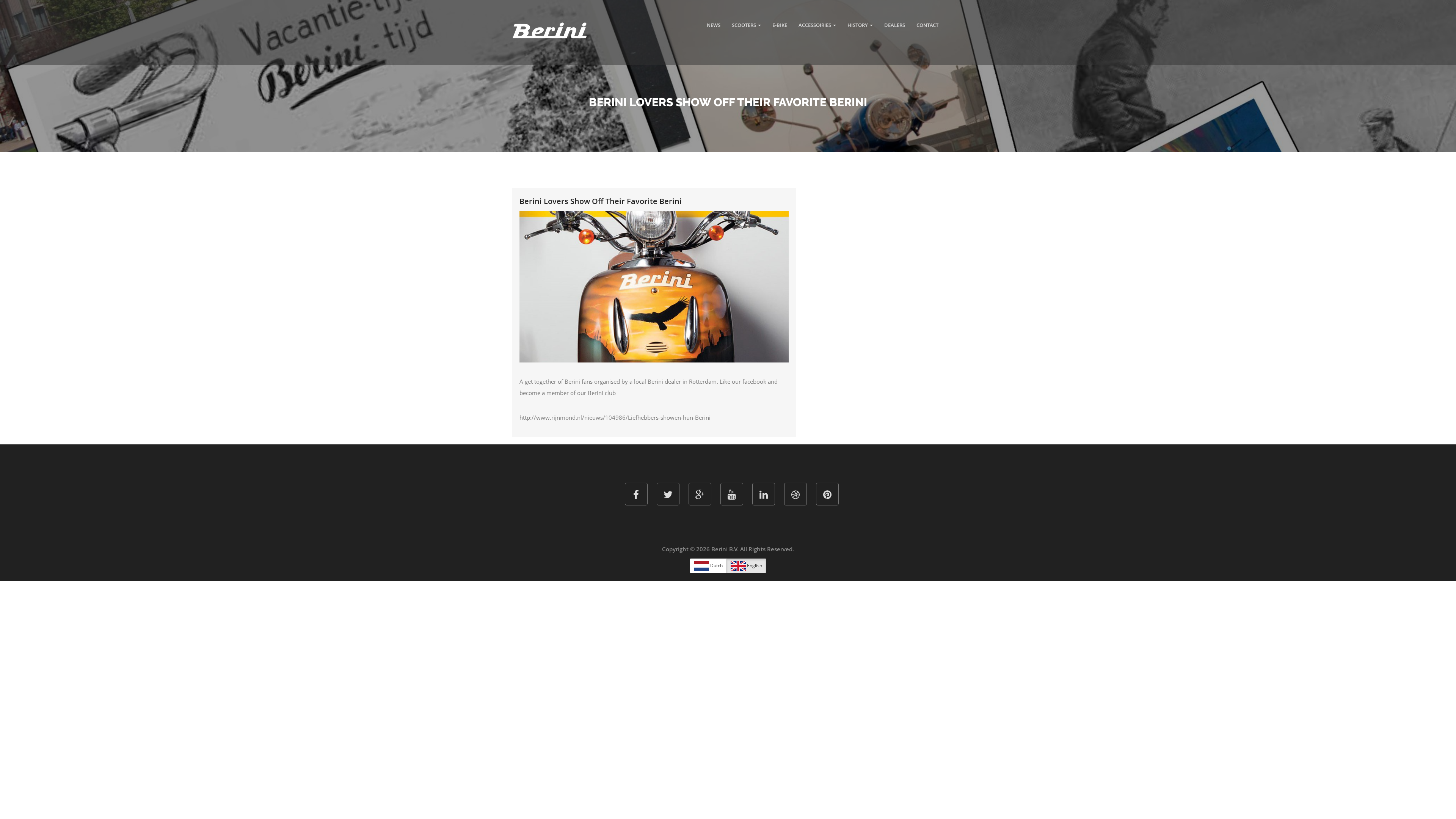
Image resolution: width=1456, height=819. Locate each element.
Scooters (744, 25)
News (713, 25)
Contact (927, 25)
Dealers (894, 25)
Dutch (716, 565)
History (858, 25)
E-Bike (779, 25)
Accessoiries (815, 25)
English (754, 565)
